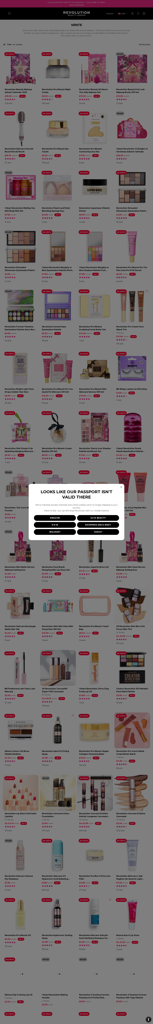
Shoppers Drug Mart (98, 525)
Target (98, 532)
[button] (149, 1020)
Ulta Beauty (98, 518)
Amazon (55, 518)
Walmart (55, 532)
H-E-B (55, 525)
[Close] (121, 487)
